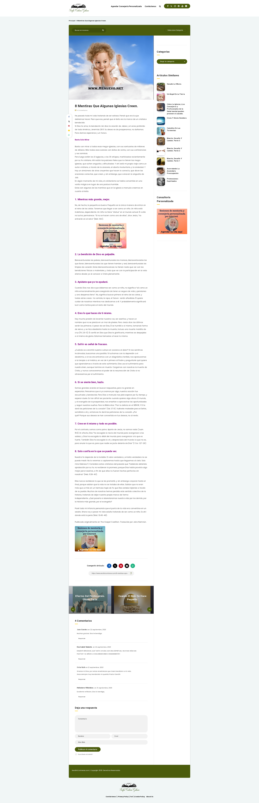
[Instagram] (175, 6)
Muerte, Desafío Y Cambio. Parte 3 (174, 139)
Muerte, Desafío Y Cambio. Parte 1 (174, 160)
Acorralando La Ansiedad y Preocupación (173, 171)
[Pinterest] (178, 6)
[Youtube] (182, 6)
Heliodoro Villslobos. (85, 688)
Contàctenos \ (112, 797)
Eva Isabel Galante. (84, 647)
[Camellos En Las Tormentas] (161, 131)
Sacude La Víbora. (174, 84)
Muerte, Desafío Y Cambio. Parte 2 (174, 149)
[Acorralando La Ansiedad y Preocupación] (161, 172)
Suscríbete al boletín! (85, 754)
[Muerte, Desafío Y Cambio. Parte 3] (161, 141)
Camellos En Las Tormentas (173, 129)
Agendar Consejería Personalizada (126, 6)
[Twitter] (171, 6)
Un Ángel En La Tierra (176, 94)
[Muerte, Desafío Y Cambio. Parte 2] (161, 151)
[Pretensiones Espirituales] (161, 182)
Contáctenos (150, 6)
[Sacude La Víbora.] (161, 87)
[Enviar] (103, 30)
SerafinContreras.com (81, 770)
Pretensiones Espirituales (172, 180)
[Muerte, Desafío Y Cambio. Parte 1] (161, 161)
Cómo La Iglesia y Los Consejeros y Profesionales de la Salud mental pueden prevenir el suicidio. (176, 109)
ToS (131, 797)
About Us (149, 797)
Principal (72, 21)
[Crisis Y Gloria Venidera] (161, 121)
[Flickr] (186, 6)
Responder (81, 638)
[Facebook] (167, 6)
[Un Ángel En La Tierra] (161, 97)
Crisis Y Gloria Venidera (176, 118)
